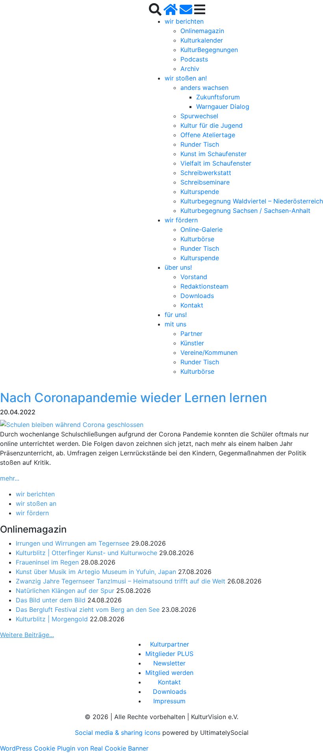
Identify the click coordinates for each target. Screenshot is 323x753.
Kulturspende (199, 192)
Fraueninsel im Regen (47, 562)
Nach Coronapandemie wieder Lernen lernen (133, 397)
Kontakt (191, 305)
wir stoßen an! (186, 78)
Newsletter (169, 663)
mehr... (9, 478)
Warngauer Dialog (222, 106)
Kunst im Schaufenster (213, 154)
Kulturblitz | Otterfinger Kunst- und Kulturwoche (86, 553)
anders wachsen (204, 87)
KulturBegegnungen (209, 50)
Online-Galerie (201, 229)
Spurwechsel (199, 116)
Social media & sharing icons (118, 732)
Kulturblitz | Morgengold (52, 619)
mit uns (175, 324)
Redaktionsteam (204, 286)
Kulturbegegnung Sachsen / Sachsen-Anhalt (245, 210)
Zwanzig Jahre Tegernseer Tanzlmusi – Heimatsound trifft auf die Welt (120, 581)
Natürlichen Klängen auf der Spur (65, 591)
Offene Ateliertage (207, 135)
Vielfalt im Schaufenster (215, 163)
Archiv (189, 69)
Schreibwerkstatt (205, 173)
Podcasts (194, 59)
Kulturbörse (197, 239)
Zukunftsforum (218, 97)
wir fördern (181, 220)
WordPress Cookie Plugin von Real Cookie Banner (74, 748)
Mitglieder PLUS (169, 654)
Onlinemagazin (202, 31)
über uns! (178, 267)
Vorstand (193, 277)
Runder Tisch (199, 144)
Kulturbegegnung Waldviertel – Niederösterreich (251, 201)
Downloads (197, 296)
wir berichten (184, 21)
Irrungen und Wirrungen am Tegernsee (72, 543)
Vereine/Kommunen (209, 352)
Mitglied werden (169, 673)
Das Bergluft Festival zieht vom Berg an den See (88, 609)
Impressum (169, 701)
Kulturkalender (201, 40)
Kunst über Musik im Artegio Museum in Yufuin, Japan (96, 572)
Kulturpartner (169, 644)
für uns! (176, 315)
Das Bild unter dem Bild (50, 600)
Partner (191, 333)
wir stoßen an (36, 503)
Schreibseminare (205, 182)
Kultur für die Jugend (211, 125)
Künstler (192, 343)
